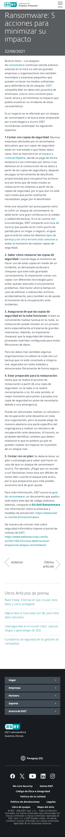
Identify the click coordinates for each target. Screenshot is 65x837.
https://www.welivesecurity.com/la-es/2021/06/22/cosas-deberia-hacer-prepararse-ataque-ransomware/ (27, 541)
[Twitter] (22, 777)
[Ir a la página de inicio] (13, 726)
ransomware (17, 65)
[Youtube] (32, 777)
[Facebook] (12, 777)
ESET (48, 85)
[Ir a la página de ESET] (20, 5)
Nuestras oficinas (14, 735)
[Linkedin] (43, 777)
